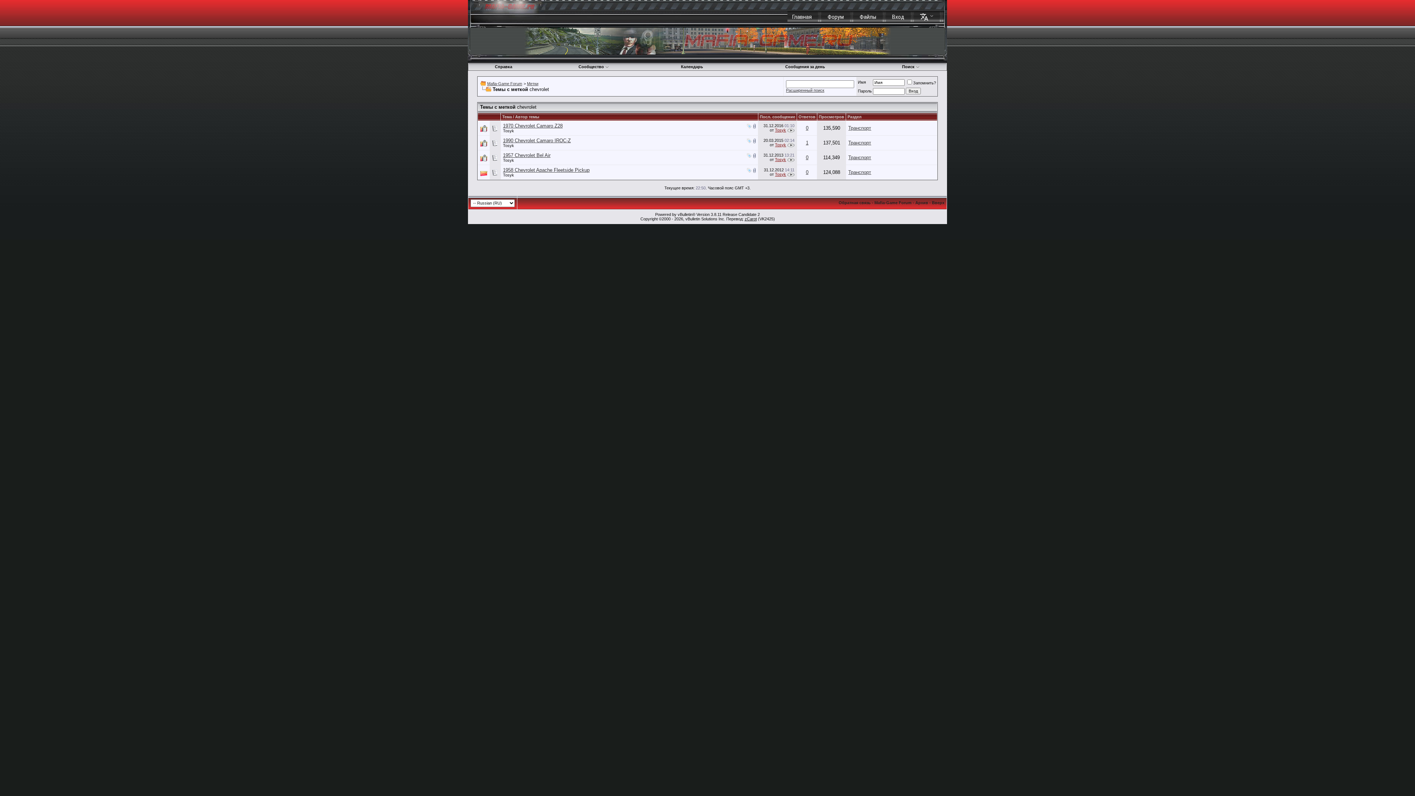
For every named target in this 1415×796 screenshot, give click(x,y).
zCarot (751, 219)
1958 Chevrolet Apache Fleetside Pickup (546, 170)
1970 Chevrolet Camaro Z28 (533, 126)
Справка (503, 66)
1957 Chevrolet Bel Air (527, 155)
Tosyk (508, 131)
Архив (921, 202)
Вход (898, 17)
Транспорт (859, 128)
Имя (862, 82)
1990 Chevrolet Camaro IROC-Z (537, 140)
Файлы (868, 17)
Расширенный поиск (805, 90)
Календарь (692, 66)
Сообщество (591, 66)
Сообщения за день (805, 66)
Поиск (908, 66)
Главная (802, 17)
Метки (532, 83)
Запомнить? (924, 83)
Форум (836, 17)
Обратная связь (855, 202)
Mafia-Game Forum (504, 83)
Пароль (865, 91)
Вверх (938, 202)
